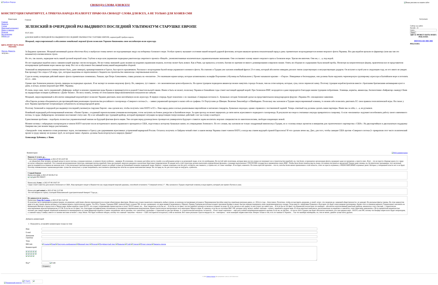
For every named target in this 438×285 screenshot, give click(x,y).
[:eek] (29, 254)
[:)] (27, 251)
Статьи (4, 26)
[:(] (31, 256)
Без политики (6, 34)
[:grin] (29, 251)
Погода (4, 51)
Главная (4, 22)
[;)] (31, 251)
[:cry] (29, 256)
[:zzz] (33, 254)
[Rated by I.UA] (38, 283)
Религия (4, 32)
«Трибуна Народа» (210, 276)
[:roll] (27, 254)
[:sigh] (36, 254)
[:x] (33, 256)
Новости (4, 24)
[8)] (33, 251)
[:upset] (31, 254)
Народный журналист (10, 28)
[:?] (27, 256)
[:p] (36, 251)
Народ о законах (7, 30)
